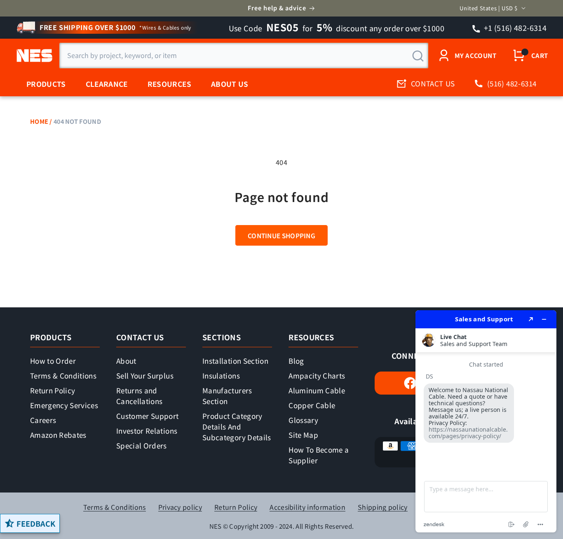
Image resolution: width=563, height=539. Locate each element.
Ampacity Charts (317, 375)
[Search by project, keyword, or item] (418, 56)
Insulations (221, 375)
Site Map (303, 435)
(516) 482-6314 (512, 83)
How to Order (53, 360)
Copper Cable (312, 405)
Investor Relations (146, 430)
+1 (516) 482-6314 (514, 27)
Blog (296, 360)
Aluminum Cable (317, 390)
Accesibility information (307, 507)
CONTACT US (433, 83)
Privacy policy (180, 507)
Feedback (35, 523)
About (126, 360)
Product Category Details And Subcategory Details (236, 426)
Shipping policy (383, 507)
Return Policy (52, 390)
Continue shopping (281, 235)
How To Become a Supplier (319, 454)
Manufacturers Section (227, 395)
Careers (43, 420)
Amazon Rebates (58, 435)
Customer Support (147, 416)
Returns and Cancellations (139, 395)
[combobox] (244, 55)
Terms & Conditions (63, 375)
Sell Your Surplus (145, 375)
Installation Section (235, 360)
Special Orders (141, 445)
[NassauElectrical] (33, 55)
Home (39, 121)
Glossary (303, 420)
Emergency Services (64, 405)
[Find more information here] (486, 421)
